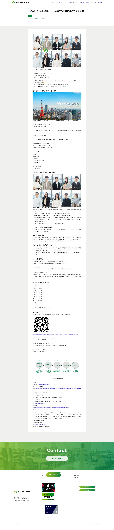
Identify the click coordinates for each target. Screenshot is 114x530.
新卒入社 (42, 18)
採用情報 (82, 2)
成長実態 (36, 18)
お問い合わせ (100, 2)
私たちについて (55, 2)
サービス (64, 2)
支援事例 (70, 2)
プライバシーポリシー (90, 523)
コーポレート (31, 18)
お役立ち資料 (93, 2)
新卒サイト (37, 351)
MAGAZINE (75, 2)
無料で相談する (53, 474)
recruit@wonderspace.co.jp (40, 424)
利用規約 (98, 523)
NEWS (60, 2)
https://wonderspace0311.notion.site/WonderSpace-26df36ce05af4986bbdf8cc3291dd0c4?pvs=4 (51, 407)
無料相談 (87, 490)
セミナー (88, 2)
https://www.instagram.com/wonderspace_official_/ (48, 409)
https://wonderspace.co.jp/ (40, 403)
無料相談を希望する (57, 458)
